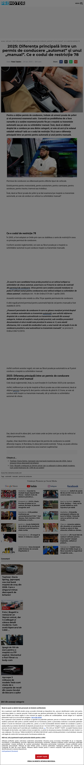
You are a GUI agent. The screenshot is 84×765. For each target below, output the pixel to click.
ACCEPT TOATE (42, 756)
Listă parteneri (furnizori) (10, 751)
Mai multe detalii (36, 717)
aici (45, 728)
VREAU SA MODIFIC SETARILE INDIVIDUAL (41, 761)
